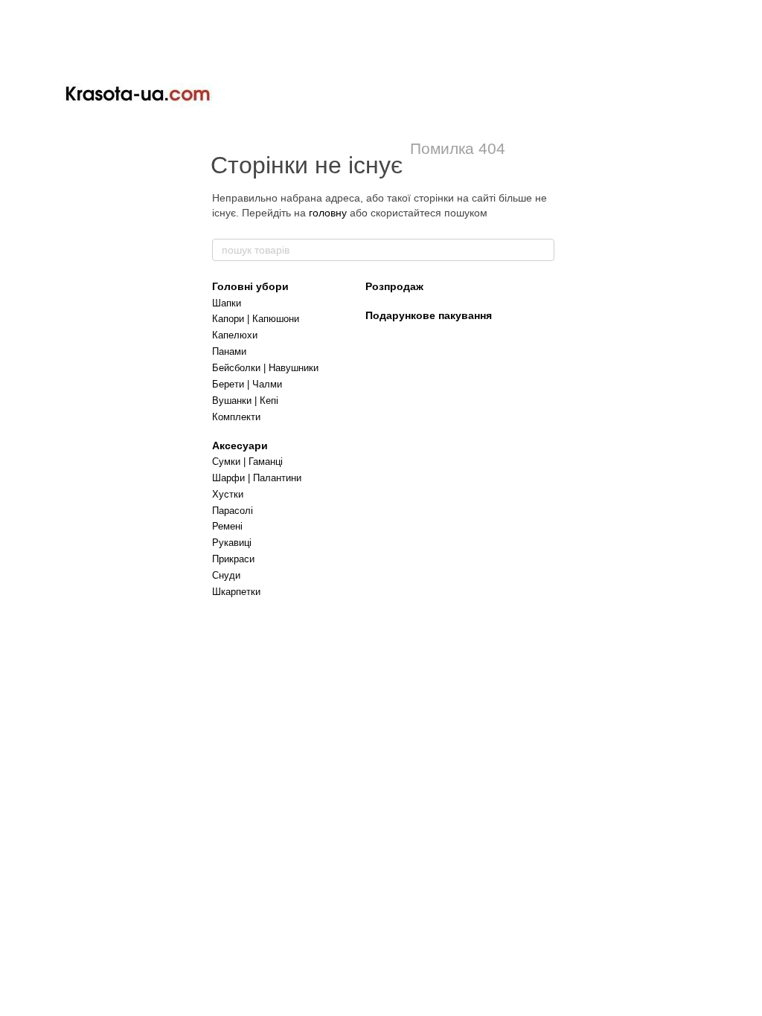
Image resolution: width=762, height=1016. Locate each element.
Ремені (227, 526)
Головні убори (250, 286)
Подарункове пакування (428, 315)
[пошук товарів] (542, 250)
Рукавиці (232, 542)
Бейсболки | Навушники (265, 367)
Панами (229, 351)
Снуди (226, 575)
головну (328, 213)
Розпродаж (394, 286)
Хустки (227, 494)
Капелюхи (234, 335)
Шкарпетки (236, 591)
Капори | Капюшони (255, 318)
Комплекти (236, 416)
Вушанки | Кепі (245, 400)
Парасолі (232, 510)
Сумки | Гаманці (247, 461)
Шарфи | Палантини (256, 477)
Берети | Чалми (247, 384)
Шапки (226, 303)
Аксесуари (240, 445)
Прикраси (233, 559)
